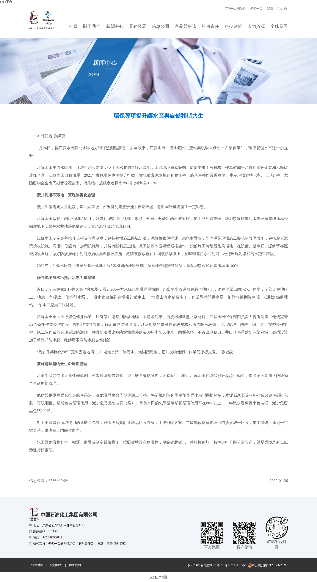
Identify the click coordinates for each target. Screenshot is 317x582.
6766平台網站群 (235, 8)
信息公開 (160, 26)
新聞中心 (114, 26)
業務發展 (137, 26)
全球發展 (279, 26)
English (282, 8)
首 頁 (73, 26)
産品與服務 (185, 26)
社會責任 (210, 26)
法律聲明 (37, 565)
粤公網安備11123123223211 (270, 565)
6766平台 (6, 1)
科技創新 (233, 26)
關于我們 (91, 26)
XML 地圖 (158, 577)
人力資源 (256, 26)
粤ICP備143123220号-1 (232, 565)
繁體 (270, 8)
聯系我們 (75, 565)
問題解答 (56, 565)
